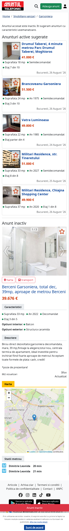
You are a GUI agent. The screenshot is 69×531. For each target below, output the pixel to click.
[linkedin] (34, 495)
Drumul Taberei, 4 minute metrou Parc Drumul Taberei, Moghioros (42, 48)
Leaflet (32, 451)
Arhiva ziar (27, 485)
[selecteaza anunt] (16, 46)
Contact (47, 489)
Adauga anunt (51, 6)
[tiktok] (41, 495)
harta (10, 280)
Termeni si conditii (48, 485)
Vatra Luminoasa (35, 120)
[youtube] (48, 495)
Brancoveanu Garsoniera (41, 84)
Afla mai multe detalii (38, 522)
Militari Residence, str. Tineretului (39, 156)
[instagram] (27, 495)
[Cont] (65, 6)
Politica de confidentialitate (22, 489)
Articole (12, 485)
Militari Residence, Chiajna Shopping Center (43, 192)
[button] (34, 417)
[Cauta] (36, 6)
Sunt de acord (34, 527)
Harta (8, 384)
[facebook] (21, 495)
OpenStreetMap (45, 451)
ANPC (59, 489)
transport (27, 280)
